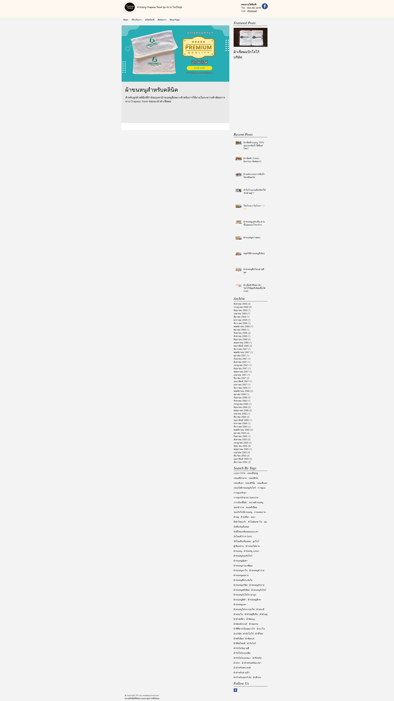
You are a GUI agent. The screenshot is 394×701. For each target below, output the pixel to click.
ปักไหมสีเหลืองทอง (242, 541)
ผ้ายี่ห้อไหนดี (239, 643)
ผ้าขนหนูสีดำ (240, 599)
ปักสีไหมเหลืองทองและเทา (246, 531)
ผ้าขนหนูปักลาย (256, 585)
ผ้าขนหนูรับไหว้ (258, 590)
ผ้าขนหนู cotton (251, 551)
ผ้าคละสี (260, 609)
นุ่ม (265, 521)
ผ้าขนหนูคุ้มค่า (240, 560)
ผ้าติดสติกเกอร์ (240, 624)
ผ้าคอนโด (238, 614)
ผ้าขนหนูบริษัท (240, 585)
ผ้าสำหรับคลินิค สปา (251, 662)
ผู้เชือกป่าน (239, 546)
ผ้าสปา (237, 662)
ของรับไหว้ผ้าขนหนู (243, 512)
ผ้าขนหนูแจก (240, 604)
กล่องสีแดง (262, 483)
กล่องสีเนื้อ (250, 483)
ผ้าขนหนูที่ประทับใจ (243, 580)
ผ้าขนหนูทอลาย (241, 575)
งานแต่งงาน (260, 512)
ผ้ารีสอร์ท (257, 658)
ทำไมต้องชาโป (255, 521)
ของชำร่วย (239, 507)
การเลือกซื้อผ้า (240, 502)
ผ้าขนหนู (238, 551)
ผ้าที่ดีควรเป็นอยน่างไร (244, 628)
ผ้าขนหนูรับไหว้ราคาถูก (245, 594)
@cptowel (252, 11)
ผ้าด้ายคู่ (263, 614)
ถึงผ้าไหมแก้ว (240, 521)
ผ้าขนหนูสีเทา (254, 599)
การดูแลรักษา (240, 492)
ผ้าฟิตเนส (249, 638)
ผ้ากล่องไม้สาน (253, 546)
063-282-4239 (254, 8)
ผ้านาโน (261, 628)
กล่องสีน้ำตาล (240, 478)
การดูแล (261, 487)
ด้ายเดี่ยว (245, 517)
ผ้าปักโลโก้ (248, 633)
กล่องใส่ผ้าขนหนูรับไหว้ (245, 487)
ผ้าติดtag (250, 619)
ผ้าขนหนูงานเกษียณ (243, 565)
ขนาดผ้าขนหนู (256, 502)
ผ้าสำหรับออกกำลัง (242, 677)
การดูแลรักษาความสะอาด (246, 497)
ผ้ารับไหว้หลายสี (241, 648)
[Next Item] (262, 37)
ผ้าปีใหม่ (259, 633)
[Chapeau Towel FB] (265, 6)
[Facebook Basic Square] (235, 690)
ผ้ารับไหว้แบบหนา (242, 658)
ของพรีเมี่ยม (251, 507)
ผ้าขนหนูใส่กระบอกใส (244, 609)
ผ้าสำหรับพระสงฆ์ (242, 667)
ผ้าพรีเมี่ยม (238, 638)
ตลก (253, 517)
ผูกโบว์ (256, 541)
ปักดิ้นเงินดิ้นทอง (241, 526)
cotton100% (239, 473)
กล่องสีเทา (238, 483)
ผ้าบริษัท (237, 633)
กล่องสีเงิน (253, 478)
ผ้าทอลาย (253, 624)
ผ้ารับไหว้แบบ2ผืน (242, 653)
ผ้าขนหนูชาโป (240, 570)
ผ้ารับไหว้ (251, 643)
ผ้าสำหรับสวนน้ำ (242, 672)
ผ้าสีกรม (257, 677)
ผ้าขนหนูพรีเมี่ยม (241, 590)
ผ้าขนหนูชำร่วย (256, 570)
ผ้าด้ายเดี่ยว (239, 619)
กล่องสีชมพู (252, 473)
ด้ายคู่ (236, 517)
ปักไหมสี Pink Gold (243, 536)
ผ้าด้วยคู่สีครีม (251, 614)
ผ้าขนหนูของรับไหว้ (243, 555)
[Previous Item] (238, 37)
